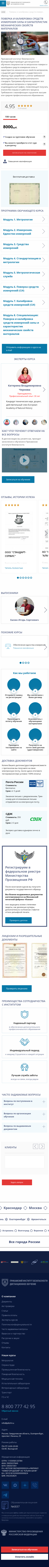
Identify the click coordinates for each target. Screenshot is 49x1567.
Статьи (5, 1310)
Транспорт (7, 1392)
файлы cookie (18, 1513)
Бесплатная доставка (24, 176)
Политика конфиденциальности (17, 1324)
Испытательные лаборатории (16, 1383)
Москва (35, 1208)
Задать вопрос (17, 1182)
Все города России (24, 1242)
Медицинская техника (12, 1378)
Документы (7, 1301)
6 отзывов (22, 108)
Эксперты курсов (10, 1320)
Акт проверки (8, 1306)
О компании (9, 1296)
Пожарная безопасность (13, 1374)
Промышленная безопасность (16, 1369)
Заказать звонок (44, 5)
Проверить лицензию (16, 988)
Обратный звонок (10, 1411)
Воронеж (38, 1230)
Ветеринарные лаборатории (15, 1388)
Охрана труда (8, 1365)
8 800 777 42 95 (46, 2)
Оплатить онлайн (24, 1556)
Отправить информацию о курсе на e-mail (23, 349)
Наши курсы (9, 1355)
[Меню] (3, 3)
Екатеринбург (17, 1219)
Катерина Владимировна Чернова (24, 387)
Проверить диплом (18, 920)
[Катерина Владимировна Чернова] (24, 375)
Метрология (7, 1360)
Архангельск (38, 1219)
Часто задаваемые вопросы (15, 1329)
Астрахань (7, 1230)
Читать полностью (14, 568)
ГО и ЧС (5, 1397)
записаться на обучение (24, 153)
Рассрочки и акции (10, 1338)
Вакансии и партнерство (13, 1333)
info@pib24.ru (8, 1423)
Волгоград (23, 1230)
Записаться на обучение (18, 479)
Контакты (6, 1347)
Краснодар (13, 1208)
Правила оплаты (9, 1315)
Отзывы (5, 1342)
